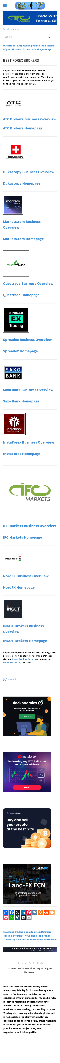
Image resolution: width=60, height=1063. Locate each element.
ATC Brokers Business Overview (29, 119)
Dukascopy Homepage (21, 183)
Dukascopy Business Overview (28, 171)
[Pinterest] (30, 963)
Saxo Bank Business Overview (28, 389)
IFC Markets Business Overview (29, 525)
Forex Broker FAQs (13, 662)
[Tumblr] (38, 963)
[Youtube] (41, 963)
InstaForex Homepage (21, 453)
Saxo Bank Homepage (21, 401)
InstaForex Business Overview (28, 442)
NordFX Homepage (19, 587)
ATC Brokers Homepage (22, 128)
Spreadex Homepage (20, 351)
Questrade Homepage (21, 294)
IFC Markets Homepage (22, 537)
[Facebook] (18, 963)
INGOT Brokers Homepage (25, 640)
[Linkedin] (26, 963)
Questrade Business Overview (28, 283)
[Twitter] (22, 963)
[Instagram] (34, 963)
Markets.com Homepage (23, 238)
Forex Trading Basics (23, 659)
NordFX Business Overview (26, 575)
